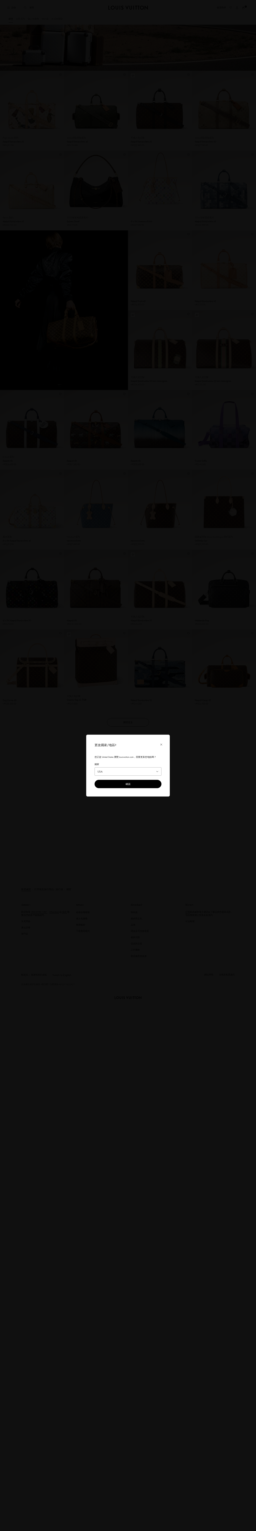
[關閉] (161, 745)
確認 (128, 784)
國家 (97, 764)
